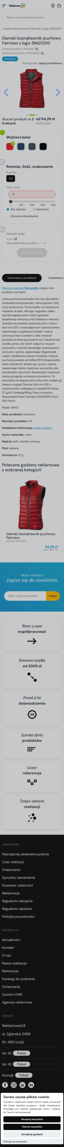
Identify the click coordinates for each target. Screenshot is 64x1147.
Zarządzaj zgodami (32, 1134)
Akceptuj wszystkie (32, 1119)
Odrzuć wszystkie (32, 1126)
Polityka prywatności (15, 1141)
